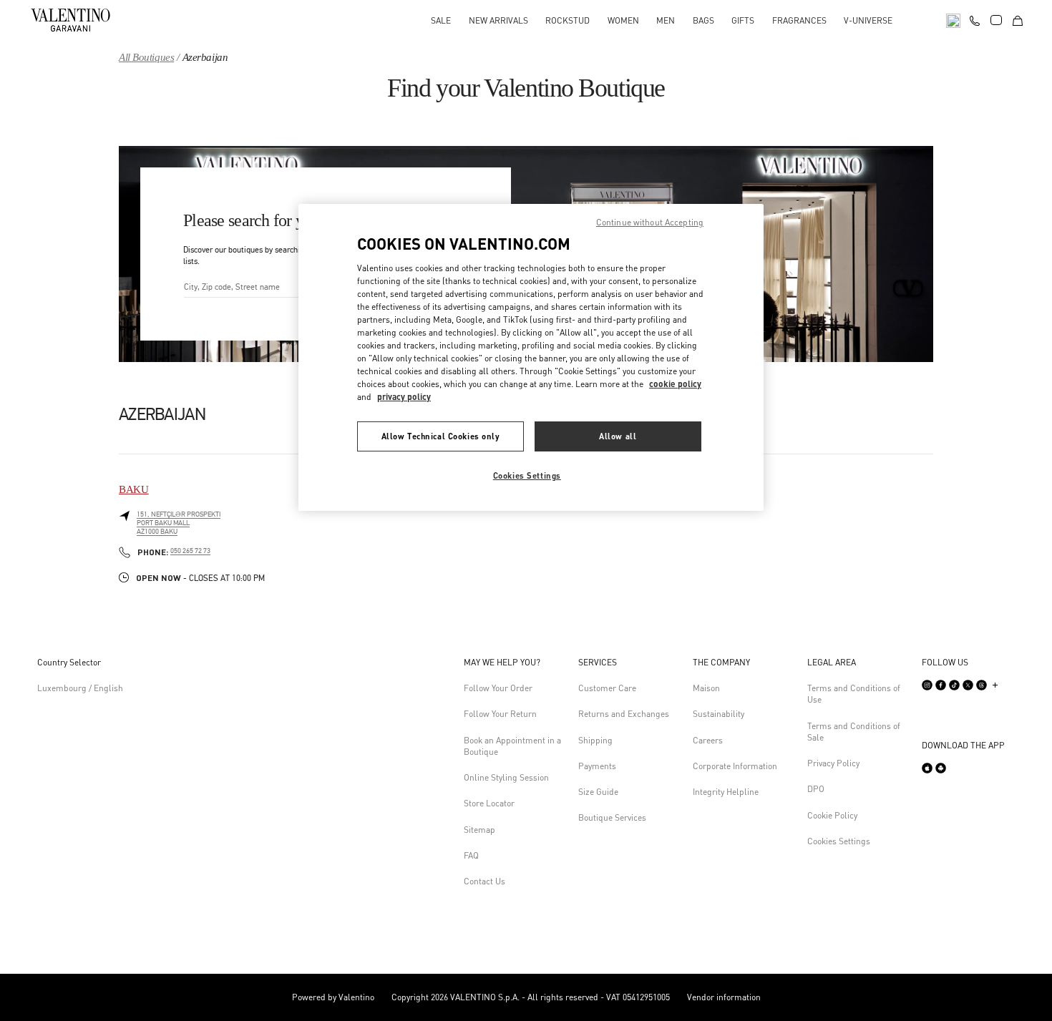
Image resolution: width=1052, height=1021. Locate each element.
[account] (996, 20)
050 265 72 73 (190, 551)
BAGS (703, 20)
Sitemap (479, 829)
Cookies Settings (838, 841)
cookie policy (675, 383)
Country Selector (69, 662)
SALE (441, 20)
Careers (708, 740)
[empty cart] (1017, 19)
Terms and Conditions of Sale (853, 731)
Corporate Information (735, 766)
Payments (597, 766)
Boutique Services (612, 817)
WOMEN (623, 20)
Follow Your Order (498, 688)
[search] (953, 19)
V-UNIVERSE (868, 20)
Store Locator (489, 803)
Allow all (617, 436)
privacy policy (404, 396)
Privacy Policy (833, 763)
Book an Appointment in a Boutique (512, 746)
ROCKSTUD (567, 20)
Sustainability (718, 713)
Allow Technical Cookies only (440, 436)
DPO (815, 788)
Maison (706, 688)
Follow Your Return (500, 713)
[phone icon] (975, 18)
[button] (515, 662)
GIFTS (742, 20)
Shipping (595, 740)
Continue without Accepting (649, 222)
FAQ (471, 855)
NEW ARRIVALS (498, 20)
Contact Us (484, 881)
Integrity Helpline (726, 791)
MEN (665, 20)
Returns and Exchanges (623, 713)
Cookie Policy (832, 815)
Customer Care (607, 688)
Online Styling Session (506, 777)
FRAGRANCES (799, 20)
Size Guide (598, 791)
